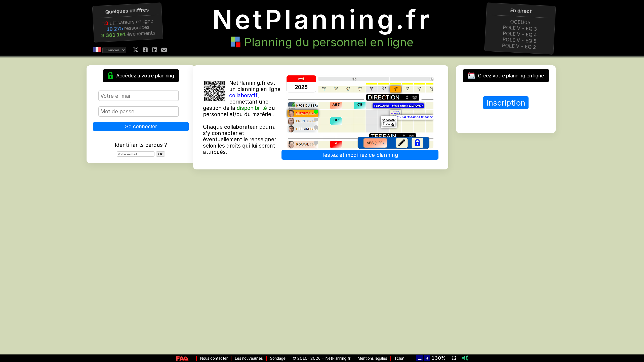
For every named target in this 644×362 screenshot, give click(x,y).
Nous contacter (214, 358)
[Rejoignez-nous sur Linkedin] (154, 50)
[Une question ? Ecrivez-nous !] (164, 50)
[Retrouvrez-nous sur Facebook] (145, 50)
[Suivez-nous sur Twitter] (135, 50)
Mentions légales (372, 358)
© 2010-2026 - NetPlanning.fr (321, 358)
